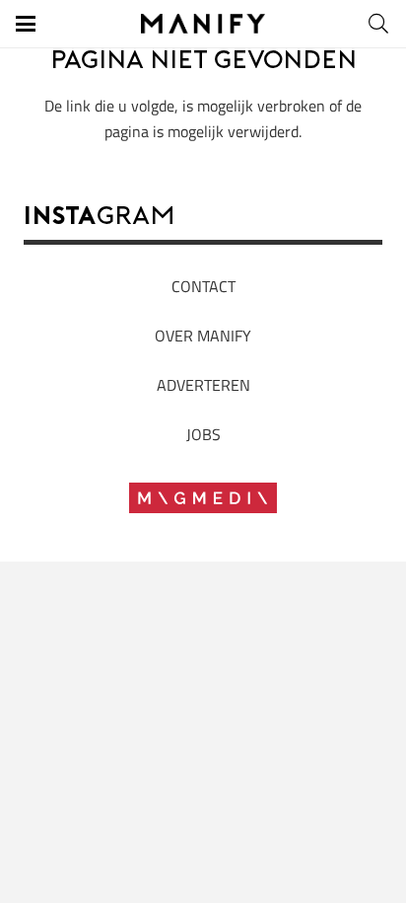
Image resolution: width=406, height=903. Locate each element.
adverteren (203, 385)
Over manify (203, 335)
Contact (203, 286)
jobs (203, 434)
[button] (25, 24)
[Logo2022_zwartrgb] (203, 24)
